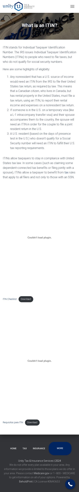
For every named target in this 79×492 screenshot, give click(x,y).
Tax (25, 448)
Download (26, 299)
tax (66, 172)
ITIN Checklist (10, 299)
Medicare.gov (42, 473)
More (60, 448)
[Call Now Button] (70, 484)
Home (13, 448)
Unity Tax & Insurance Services (36, 460)
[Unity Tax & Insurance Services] (21, 6)
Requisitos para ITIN (13, 422)
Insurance (39, 448)
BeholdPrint (26, 481)
